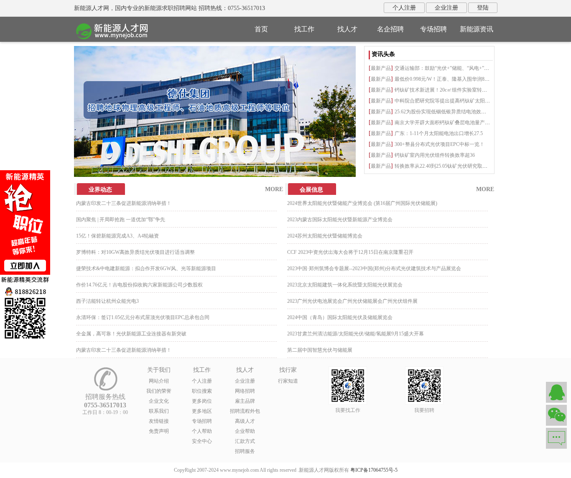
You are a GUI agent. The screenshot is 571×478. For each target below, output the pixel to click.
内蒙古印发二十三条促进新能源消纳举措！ (123, 203)
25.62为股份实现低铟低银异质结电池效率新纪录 (448, 112)
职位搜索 (202, 391)
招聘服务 (245, 451)
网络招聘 (245, 391)
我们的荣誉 (158, 391)
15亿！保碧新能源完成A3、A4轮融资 (117, 236)
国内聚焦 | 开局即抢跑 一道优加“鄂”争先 (120, 219)
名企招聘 (390, 29)
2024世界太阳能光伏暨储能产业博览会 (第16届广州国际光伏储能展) (362, 203)
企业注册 (446, 8)
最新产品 (381, 68)
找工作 (304, 29)
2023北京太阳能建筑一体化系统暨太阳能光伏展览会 (345, 285)
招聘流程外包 (245, 411)
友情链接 (159, 421)
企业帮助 (245, 431)
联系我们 (159, 411)
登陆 (483, 8)
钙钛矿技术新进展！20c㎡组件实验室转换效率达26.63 (454, 90)
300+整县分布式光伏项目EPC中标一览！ (439, 144)
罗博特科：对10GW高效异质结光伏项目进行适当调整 (135, 252)
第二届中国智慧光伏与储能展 (319, 350)
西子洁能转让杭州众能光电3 (107, 301)
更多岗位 (202, 401)
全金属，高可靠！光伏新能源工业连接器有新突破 (131, 334)
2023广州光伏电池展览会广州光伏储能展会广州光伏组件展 (352, 301)
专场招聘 (433, 29)
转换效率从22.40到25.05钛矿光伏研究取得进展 (446, 166)
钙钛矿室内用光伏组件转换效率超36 (435, 155)
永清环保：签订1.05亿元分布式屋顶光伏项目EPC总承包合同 (142, 317)
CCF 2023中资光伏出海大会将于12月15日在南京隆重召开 (350, 252)
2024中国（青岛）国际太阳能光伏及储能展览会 (340, 317)
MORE (274, 189)
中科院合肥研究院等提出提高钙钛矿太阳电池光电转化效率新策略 (467, 101)
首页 (261, 29)
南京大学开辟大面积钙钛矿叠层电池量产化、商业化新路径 (460, 122)
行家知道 (288, 381)
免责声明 (159, 431)
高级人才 (245, 421)
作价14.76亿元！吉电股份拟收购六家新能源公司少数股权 (139, 285)
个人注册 (404, 8)
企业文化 (159, 401)
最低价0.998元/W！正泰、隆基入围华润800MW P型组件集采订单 (466, 79)
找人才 (347, 29)
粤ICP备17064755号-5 (374, 470)
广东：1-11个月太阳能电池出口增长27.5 (439, 133)
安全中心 (202, 441)
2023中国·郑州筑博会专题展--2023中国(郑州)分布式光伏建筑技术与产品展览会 (374, 268)
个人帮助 (202, 431)
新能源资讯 (476, 29)
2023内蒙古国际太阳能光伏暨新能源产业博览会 (340, 219)
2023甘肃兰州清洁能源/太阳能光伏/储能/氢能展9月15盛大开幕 (355, 334)
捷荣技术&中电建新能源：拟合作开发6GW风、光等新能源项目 (146, 268)
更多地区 (202, 411)
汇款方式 (245, 441)
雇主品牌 (245, 401)
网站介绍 (159, 381)
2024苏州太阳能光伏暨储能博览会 (324, 236)
